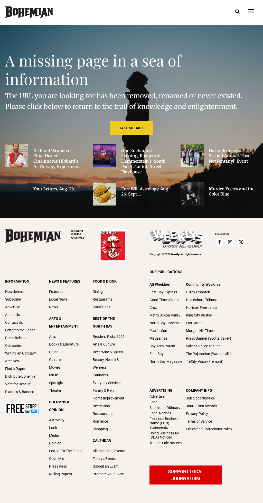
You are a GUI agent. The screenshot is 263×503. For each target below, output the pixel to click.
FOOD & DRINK (105, 281)
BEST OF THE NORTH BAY (104, 322)
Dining (98, 292)
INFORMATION (17, 281)
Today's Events (104, 459)
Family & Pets (103, 390)
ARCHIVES (77, 234)
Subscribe (13, 299)
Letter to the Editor (20, 330)
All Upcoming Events (109, 451)
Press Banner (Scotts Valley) (208, 338)
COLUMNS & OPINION (59, 406)
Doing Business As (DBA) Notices (164, 435)
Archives (12, 361)
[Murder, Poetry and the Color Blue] (192, 194)
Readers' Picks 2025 (109, 336)
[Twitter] (241, 242)
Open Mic (56, 459)
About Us (12, 315)
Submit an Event (106, 466)
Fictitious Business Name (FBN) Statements (164, 423)
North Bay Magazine (165, 361)
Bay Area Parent (162, 346)
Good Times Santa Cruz (164, 304)
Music (54, 375)
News (53, 307)
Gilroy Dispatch (198, 292)
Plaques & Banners (20, 392)
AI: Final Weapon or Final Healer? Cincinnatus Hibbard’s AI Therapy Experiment (56, 158)
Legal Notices (160, 413)
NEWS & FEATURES (64, 281)
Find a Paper (15, 369)
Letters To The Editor (65, 451)
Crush (54, 352)
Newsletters (14, 292)
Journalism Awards (201, 406)
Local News (58, 299)
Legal (153, 402)
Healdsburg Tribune (201, 300)
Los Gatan (194, 323)
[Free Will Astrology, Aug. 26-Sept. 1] (104, 194)
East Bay (156, 354)
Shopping (100, 429)
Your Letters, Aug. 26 (53, 188)
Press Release (16, 338)
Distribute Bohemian (21, 376)
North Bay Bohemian (166, 323)
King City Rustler (199, 315)
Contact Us (14, 322)
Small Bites (101, 307)
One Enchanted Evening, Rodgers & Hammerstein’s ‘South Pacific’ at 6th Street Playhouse (143, 161)
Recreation (101, 406)
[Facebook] (219, 242)
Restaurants (102, 299)
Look (53, 428)
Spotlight (56, 383)
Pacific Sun (158, 331)
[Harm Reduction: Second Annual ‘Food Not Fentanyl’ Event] (192, 155)
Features (56, 292)
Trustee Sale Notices (165, 443)
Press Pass (58, 466)
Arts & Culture (104, 344)
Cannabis (100, 375)
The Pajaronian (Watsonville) (209, 354)
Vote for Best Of (18, 384)
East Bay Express (163, 292)
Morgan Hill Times (200, 331)
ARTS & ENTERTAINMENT (63, 322)
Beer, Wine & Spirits (108, 352)
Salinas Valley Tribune (203, 346)
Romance (100, 421)
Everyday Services (107, 383)
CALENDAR (102, 441)
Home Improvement (108, 398)
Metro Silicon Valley (164, 315)
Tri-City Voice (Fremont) (204, 361)
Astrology (56, 420)
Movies (54, 367)
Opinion (55, 443)
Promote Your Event (109, 474)
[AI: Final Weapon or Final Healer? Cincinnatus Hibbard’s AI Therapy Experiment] (16, 155)
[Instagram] (230, 242)
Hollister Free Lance (201, 307)
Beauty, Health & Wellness (106, 363)
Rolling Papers (60, 474)
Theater (55, 390)
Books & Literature (64, 344)
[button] (237, 11)
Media (54, 435)
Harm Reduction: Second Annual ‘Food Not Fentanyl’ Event (230, 156)
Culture (55, 360)
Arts (52, 336)
